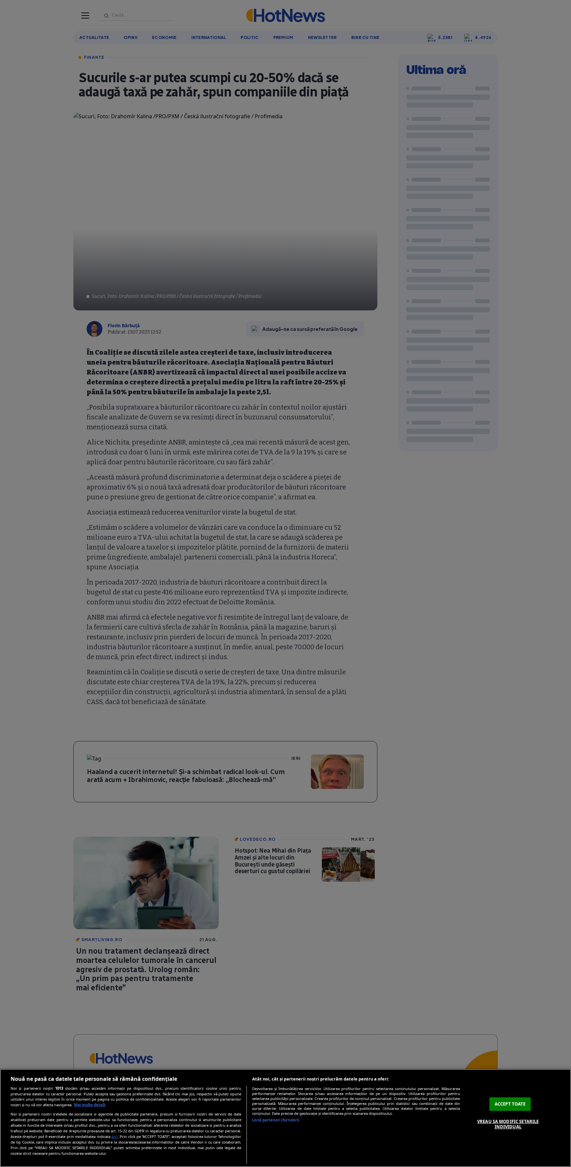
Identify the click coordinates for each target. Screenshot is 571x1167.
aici (114, 1136)
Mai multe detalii (89, 1104)
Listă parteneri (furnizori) (275, 1119)
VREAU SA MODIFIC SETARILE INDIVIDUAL (508, 1124)
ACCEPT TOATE (510, 1104)
